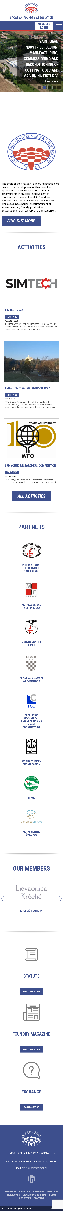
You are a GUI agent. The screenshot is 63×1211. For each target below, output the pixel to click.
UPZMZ (31, 790)
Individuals (13, 1194)
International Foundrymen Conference (31, 560)
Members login (44, 25)
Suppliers (52, 1191)
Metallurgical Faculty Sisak (31, 598)
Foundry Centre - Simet (31, 635)
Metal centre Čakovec (31, 825)
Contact (39, 1198)
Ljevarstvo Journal (34, 1194)
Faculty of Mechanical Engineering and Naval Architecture (31, 713)
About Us (24, 1191)
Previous (4, 898)
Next (59, 898)
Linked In (31, 1179)
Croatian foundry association (31, 18)
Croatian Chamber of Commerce (31, 672)
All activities (31, 496)
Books (52, 1194)
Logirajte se (31, 1107)
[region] (31, 61)
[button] (31, 61)
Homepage (10, 1191)
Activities (25, 1198)
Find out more (21, 220)
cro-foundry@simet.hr (34, 1168)
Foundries (38, 1191)
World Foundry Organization (31, 755)
